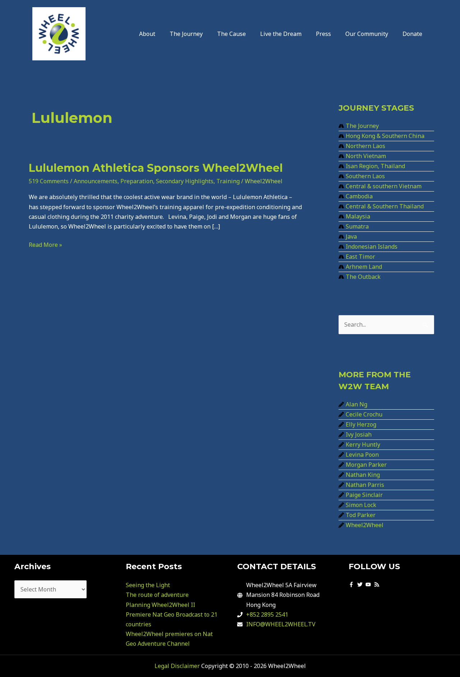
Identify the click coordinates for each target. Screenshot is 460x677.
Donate (412, 34)
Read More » (45, 244)
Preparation (136, 181)
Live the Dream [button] (281, 34)
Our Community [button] (366, 34)
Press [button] (323, 34)
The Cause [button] (231, 34)
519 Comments (49, 181)
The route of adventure (157, 595)
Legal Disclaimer (177, 666)
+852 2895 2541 (267, 614)
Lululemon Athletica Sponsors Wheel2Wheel (156, 168)
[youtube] (369, 584)
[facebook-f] (352, 584)
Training (228, 181)
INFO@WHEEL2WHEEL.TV (281, 624)
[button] (149, 34)
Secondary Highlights (184, 181)
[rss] (377, 584)
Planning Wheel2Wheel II (160, 605)
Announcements (96, 181)
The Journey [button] (186, 34)
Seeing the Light (148, 585)
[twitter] (360, 584)
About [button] (147, 34)
